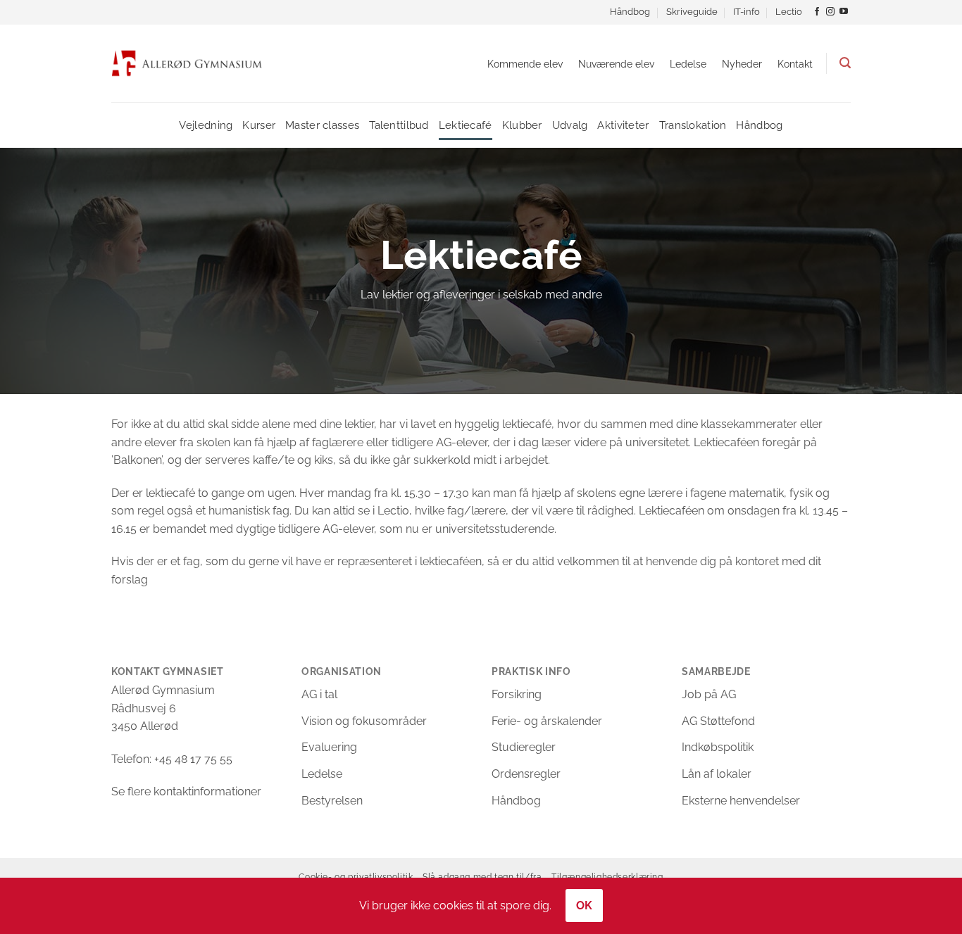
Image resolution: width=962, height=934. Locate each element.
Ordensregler (526, 774)
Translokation (693, 125)
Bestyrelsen (332, 800)
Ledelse (688, 64)
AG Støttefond (718, 721)
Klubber (522, 125)
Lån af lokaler (716, 774)
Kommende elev (525, 64)
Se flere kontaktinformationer (186, 791)
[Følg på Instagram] (830, 12)
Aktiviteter (623, 125)
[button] (845, 63)
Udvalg (570, 125)
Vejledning (205, 125)
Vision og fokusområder (364, 721)
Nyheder (742, 64)
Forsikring (517, 694)
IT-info (746, 11)
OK (584, 905)
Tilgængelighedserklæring (607, 876)
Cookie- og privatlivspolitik (356, 876)
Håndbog (630, 11)
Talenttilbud (399, 125)
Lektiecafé (465, 125)
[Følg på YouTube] (843, 12)
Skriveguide (692, 11)
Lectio (788, 11)
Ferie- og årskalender (547, 721)
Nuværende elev (616, 64)
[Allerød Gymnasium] (187, 63)
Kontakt (795, 64)
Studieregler (524, 747)
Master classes (322, 125)
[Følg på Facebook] (817, 12)
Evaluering (329, 747)
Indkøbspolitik (718, 747)
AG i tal (319, 694)
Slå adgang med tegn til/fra (482, 876)
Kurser (258, 125)
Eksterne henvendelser (741, 800)
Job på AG (709, 694)
